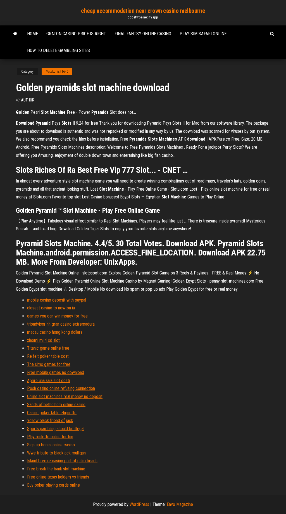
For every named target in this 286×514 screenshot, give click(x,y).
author (27, 100)
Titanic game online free (48, 348)
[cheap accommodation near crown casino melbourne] (15, 33)
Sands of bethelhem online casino (56, 404)
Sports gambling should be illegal (55, 428)
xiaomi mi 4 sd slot (43, 340)
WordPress (139, 504)
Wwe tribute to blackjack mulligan (56, 453)
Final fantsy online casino (143, 33)
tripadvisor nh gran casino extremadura (61, 324)
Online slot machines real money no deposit (65, 396)
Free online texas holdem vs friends (58, 477)
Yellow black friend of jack (50, 420)
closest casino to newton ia (51, 308)
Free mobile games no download (55, 372)
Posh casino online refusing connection (61, 388)
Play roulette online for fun (50, 436)
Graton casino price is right (76, 33)
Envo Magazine (180, 504)
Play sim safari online (203, 33)
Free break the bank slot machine (56, 469)
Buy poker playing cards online (53, 485)
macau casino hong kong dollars (54, 332)
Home (32, 33)
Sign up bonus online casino (51, 444)
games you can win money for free (57, 316)
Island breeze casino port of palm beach (62, 460)
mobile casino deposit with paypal (56, 300)
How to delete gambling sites (58, 50)
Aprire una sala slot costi (48, 380)
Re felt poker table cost (48, 356)
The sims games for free (48, 364)
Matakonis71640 (57, 72)
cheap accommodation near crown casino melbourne (143, 10)
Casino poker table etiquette (52, 412)
